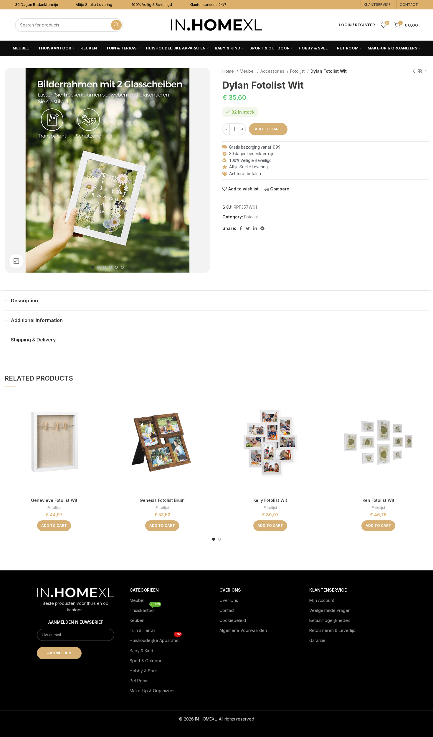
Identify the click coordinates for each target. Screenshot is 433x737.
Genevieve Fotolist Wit (54, 500)
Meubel (248, 71)
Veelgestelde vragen (330, 610)
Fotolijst (298, 71)
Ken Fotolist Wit (378, 500)
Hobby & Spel (143, 670)
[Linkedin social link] (255, 228)
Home (228, 71)
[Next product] (426, 71)
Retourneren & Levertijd (332, 630)
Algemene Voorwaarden (243, 630)
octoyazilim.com (216, 728)
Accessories (272, 71)
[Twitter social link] (248, 228)
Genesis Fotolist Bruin (162, 500)
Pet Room (139, 680)
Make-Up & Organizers (152, 690)
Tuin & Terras (143, 630)
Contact (226, 610)
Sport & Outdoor (145, 660)
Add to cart (268, 129)
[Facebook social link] (241, 228)
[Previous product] (414, 71)
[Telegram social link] (262, 228)
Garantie (317, 640)
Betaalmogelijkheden (329, 620)
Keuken (137, 620)
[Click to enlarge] (16, 261)
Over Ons (228, 600)
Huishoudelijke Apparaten (155, 639)
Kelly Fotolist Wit (270, 500)
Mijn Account (321, 600)
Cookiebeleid (232, 620)
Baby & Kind (141, 650)
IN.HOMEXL (206, 718)
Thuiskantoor (145, 609)
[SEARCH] (116, 25)
